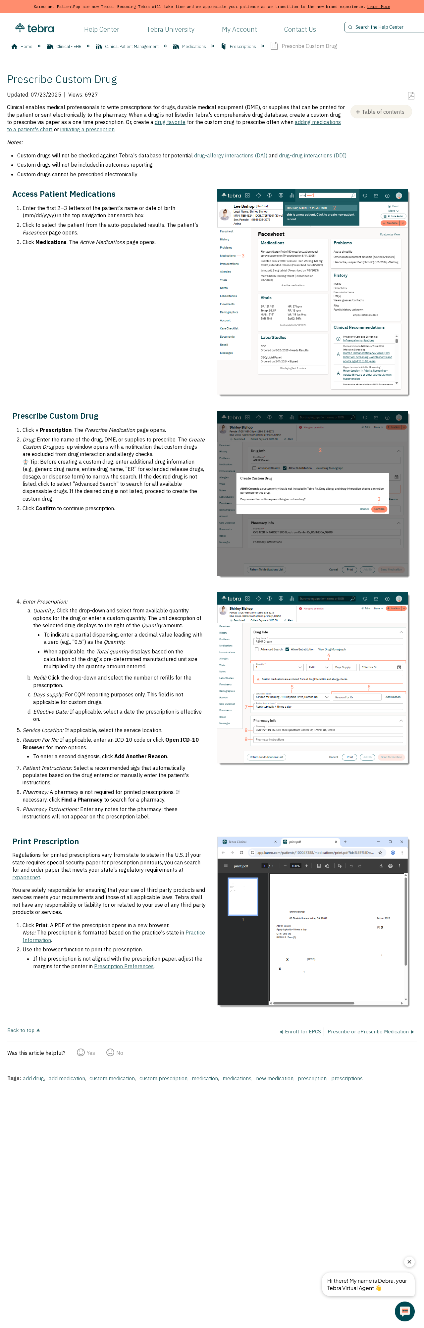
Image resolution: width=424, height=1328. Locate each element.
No (119, 1053)
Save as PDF (410, 96)
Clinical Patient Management (132, 46)
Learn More (378, 6)
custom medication (112, 1078)
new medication (274, 1078)
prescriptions (347, 1078)
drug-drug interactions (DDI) (312, 155)
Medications (194, 46)
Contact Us (300, 29)
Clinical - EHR (68, 46)
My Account (239, 29)
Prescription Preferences (124, 966)
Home (26, 46)
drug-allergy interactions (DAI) (230, 155)
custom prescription (163, 1078)
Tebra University (170, 29)
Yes (91, 1053)
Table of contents (383, 111)
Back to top (20, 1030)
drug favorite (170, 122)
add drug (33, 1078)
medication (205, 1078)
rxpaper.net (26, 877)
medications (237, 1078)
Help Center (101, 29)
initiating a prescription (87, 129)
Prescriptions (243, 46)
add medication (67, 1078)
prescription (312, 1078)
